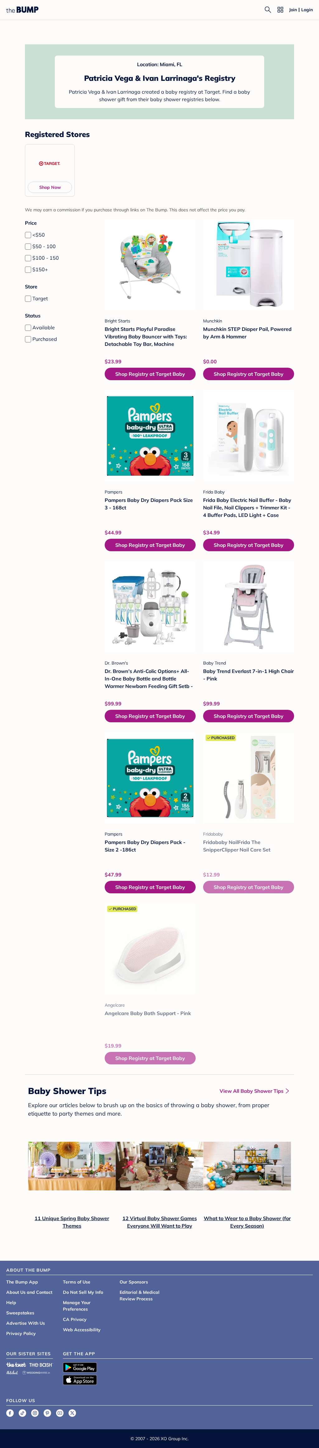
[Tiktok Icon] (22, 1413)
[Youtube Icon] (60, 1413)
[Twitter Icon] (72, 1413)
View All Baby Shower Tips (251, 1091)
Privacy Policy (21, 1333)
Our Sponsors (134, 1282)
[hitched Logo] (12, 1372)
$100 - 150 (45, 258)
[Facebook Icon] (10, 1413)
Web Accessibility (82, 1330)
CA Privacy (75, 1319)
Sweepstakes (20, 1313)
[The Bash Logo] (41, 1364)
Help (11, 1302)
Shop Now (50, 187)
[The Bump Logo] (22, 10)
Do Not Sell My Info (83, 1292)
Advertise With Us (25, 1323)
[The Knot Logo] (16, 1364)
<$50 (38, 235)
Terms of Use (76, 1282)
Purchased (44, 339)
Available (43, 327)
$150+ (40, 269)
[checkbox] (28, 235)
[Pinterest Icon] (47, 1413)
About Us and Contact (29, 1292)
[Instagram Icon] (35, 1413)
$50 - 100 (44, 246)
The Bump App (22, 1282)
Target (40, 298)
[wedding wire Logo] (36, 1372)
